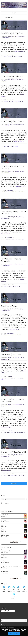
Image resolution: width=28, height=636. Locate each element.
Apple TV (6, 146)
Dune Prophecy (10, 432)
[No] (26, 631)
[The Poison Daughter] (25, 553)
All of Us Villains (5, 535)
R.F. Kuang (4, 531)
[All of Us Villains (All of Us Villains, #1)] (25, 538)
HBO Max (6, 101)
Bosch (9, 334)
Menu (14, 13)
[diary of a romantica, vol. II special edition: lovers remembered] (25, 569)
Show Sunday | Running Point (11, 33)
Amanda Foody (5, 536)
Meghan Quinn (5, 516)
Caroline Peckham (5, 562)
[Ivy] (25, 527)
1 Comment (3, 80)
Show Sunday (10, 55)
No (17, 633)
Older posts (14, 483)
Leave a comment (5, 37)
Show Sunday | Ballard (9, 306)
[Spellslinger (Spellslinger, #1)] (25, 523)
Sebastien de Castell (6, 521)
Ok (11, 633)
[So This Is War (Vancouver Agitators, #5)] (25, 517)
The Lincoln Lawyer (19, 191)
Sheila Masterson (5, 552)
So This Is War (4, 515)
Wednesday (17, 286)
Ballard (6, 334)
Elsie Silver (4, 557)
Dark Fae (3, 561)
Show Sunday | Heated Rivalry (12, 76)
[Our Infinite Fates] (25, 574)
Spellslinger (4, 520)
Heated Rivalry (12, 101)
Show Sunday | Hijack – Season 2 (13, 121)
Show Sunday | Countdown (11, 355)
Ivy (2, 525)
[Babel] (25, 533)
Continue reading (19, 51)
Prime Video (17, 378)
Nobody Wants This (12, 239)
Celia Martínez (5, 569)
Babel (2, 530)
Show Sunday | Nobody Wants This (13, 452)
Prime (13, 334)
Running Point (11, 56)
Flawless (3, 556)
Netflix (5, 56)
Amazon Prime (7, 378)
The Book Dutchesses (20, 36)
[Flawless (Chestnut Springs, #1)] (25, 558)
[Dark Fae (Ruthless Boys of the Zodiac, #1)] (25, 563)
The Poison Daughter (6, 551)
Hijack (9, 146)
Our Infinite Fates (5, 571)
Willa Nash (4, 526)
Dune (5, 432)
